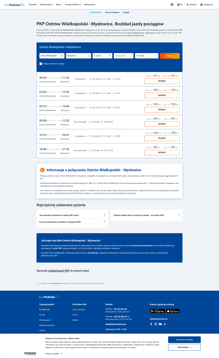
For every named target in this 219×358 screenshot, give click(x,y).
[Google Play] (157, 311)
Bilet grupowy (89, 4)
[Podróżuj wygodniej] (172, 4)
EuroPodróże (93, 253)
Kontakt (75, 320)
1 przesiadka (79, 79)
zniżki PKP (57, 248)
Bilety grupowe (44, 320)
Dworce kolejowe (112, 12)
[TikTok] (164, 324)
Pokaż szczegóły (52, 353)
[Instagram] (155, 324)
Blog (58, 4)
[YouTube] (160, 324)
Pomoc (75, 315)
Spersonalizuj (183, 347)
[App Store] (173, 311)
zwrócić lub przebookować (142, 245)
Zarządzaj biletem (72, 4)
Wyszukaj (33, 4)
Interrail (42, 331)
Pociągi (126, 12)
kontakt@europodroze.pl (116, 324)
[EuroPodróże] (49, 296)
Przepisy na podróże (47, 325)
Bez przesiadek (80, 122)
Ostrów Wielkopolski (135, 33)
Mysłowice (149, 33)
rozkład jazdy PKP (59, 270)
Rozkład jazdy (45, 4)
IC (99, 30)
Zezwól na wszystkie (184, 339)
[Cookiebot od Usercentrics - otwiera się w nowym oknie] (30, 353)
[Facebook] (151, 324)
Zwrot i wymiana (78, 310)
